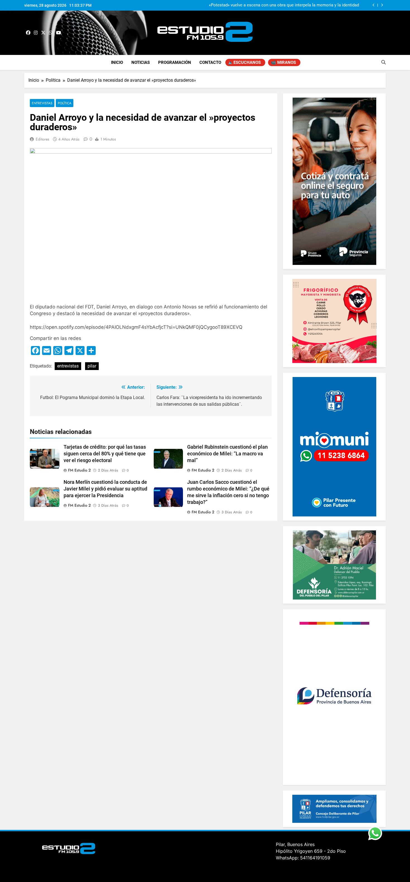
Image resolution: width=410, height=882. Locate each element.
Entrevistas (42, 103)
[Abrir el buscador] (383, 62)
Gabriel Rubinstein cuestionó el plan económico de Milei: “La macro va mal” (227, 453)
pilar (92, 366)
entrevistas (68, 366)
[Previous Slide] (373, 5)
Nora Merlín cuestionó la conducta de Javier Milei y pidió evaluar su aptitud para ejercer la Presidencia (105, 488)
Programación (174, 62)
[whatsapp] (50, 33)
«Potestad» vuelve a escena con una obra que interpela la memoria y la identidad (284, 5)
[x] (43, 33)
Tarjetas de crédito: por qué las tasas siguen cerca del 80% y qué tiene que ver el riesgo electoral (105, 453)
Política (64, 103)
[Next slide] (382, 5)
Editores (42, 139)
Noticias (140, 62)
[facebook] (28, 33)
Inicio (117, 62)
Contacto (210, 62)
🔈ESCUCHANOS (244, 62)
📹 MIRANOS (283, 62)
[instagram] (35, 33)
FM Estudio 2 (79, 470)
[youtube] (58, 33)
